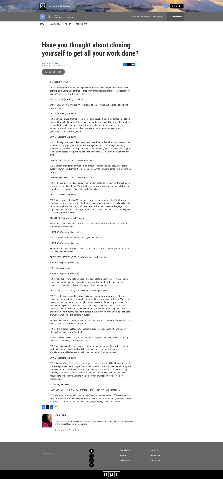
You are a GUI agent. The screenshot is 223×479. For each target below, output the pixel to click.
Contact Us (154, 450)
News (41, 24)
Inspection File (125, 461)
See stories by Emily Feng (67, 430)
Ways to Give (155, 461)
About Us (123, 455)
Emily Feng (53, 63)
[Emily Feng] (47, 420)
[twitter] (91, 455)
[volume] (49, 16)
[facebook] (91, 451)
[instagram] (91, 465)
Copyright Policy (125, 450)
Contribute (81, 24)
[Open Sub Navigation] (46, 24)
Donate (177, 6)
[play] (42, 17)
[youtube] (91, 460)
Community (54, 24)
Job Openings (155, 455)
